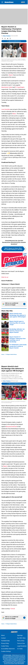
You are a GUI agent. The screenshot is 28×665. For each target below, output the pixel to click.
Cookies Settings (6, 651)
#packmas (4, 155)
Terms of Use (21, 643)
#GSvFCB (20, 153)
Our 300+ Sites (21, 638)
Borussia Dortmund (11, 426)
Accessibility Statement (8, 648)
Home (2, 354)
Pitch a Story (20, 640)
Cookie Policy (5, 646)
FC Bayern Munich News (11, 354)
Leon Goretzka (5, 109)
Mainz (14, 113)
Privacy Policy (5, 643)
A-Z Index (20, 648)
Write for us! (4, 277)
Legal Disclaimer (22, 646)
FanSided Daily (5, 640)
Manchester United (6, 87)
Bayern (11, 75)
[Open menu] (2, 2)
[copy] (10, 38)
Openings (20, 635)
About (3, 635)
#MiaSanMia (13, 153)
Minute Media (8, 655)
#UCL (17, 151)
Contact (3, 638)
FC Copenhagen (19, 87)
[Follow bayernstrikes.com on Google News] (24, 304)
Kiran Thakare (6, 35)
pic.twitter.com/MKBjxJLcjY (16, 155)
